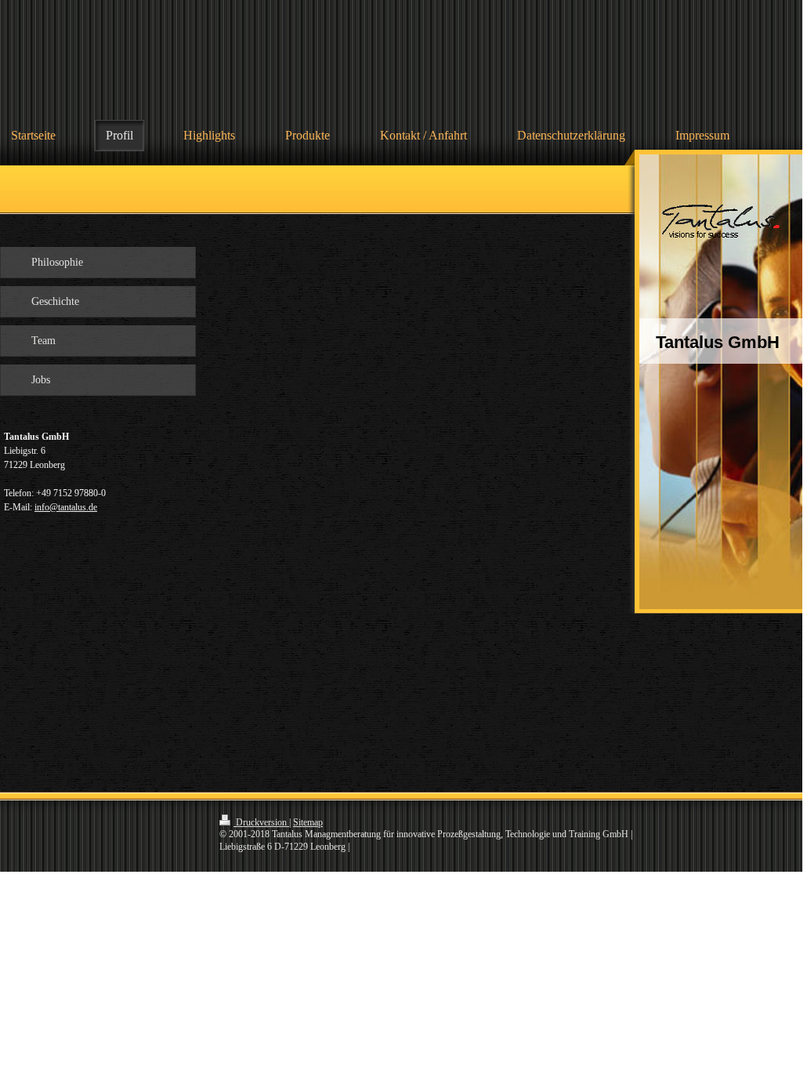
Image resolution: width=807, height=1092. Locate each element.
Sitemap (308, 822)
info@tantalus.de (65, 507)
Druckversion (261, 822)
